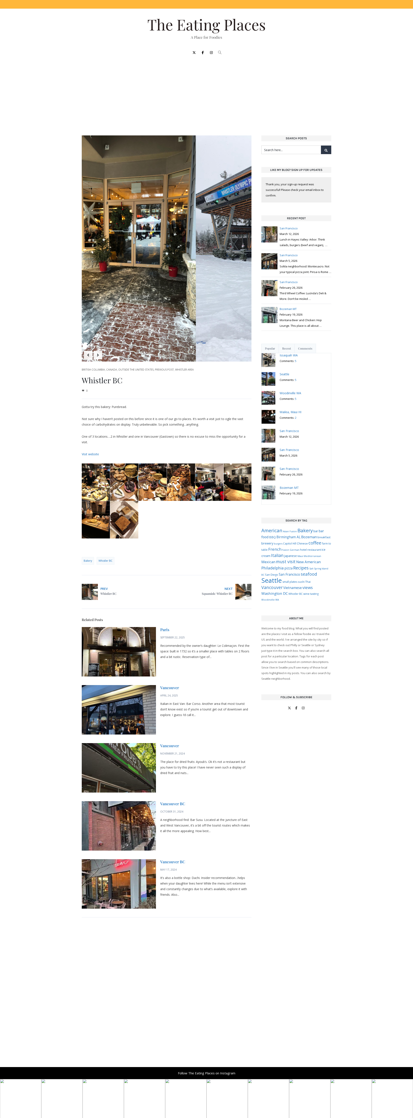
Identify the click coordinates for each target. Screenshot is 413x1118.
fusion (285, 549)
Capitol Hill (289, 543)
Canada (111, 369)
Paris (164, 629)
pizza (288, 568)
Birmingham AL (288, 537)
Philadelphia (272, 568)
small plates (289, 582)
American (271, 530)
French (275, 549)
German (294, 549)
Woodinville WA (270, 599)
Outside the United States (136, 369)
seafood (309, 574)
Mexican (268, 561)
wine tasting (311, 594)
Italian (277, 555)
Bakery (88, 561)
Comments (305, 348)
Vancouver (169, 687)
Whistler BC (105, 561)
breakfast (323, 537)
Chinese (302, 543)
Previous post (164, 369)
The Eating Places (206, 24)
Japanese (290, 556)
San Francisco (289, 574)
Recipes (301, 568)
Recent (286, 348)
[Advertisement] (206, 93)
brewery (267, 543)
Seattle (271, 580)
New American (308, 561)
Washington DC (274, 593)
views (307, 587)
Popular (270, 348)
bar (315, 531)
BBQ (272, 537)
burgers (278, 543)
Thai (308, 582)
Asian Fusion (290, 531)
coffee (314, 543)
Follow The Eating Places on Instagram (206, 1073)
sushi (301, 581)
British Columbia (93, 369)
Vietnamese (292, 587)
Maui (300, 556)
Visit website (90, 454)
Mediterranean (312, 556)
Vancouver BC (172, 803)
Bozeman (309, 536)
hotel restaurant (310, 550)
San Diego (271, 575)
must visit (286, 561)
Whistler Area (184, 369)
